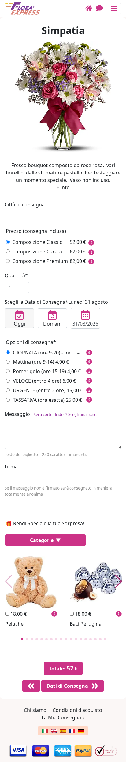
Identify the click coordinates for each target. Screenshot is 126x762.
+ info (63, 187)
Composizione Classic (37, 242)
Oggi (19, 323)
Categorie (42, 540)
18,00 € (18, 614)
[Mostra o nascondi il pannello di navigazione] (114, 8)
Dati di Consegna (67, 685)
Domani (52, 323)
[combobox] (44, 216)
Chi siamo (35, 710)
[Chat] (101, 8)
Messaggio (51, 414)
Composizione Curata (37, 251)
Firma (11, 466)
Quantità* (16, 275)
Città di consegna (25, 204)
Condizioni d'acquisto (77, 710)
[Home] (90, 8)
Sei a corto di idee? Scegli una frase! (65, 414)
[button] (22, 639)
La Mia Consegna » (63, 717)
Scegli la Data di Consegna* (56, 302)
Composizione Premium (40, 261)
